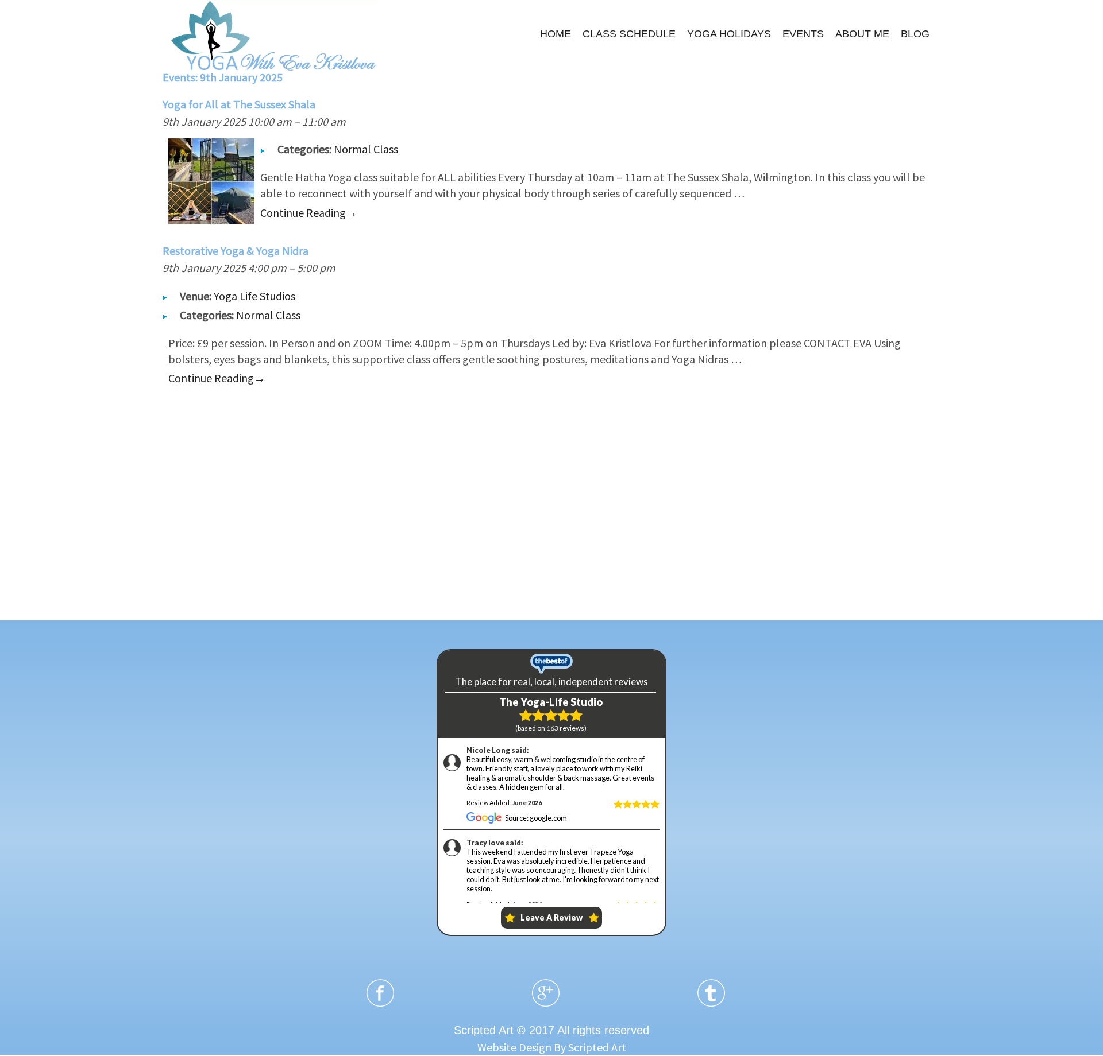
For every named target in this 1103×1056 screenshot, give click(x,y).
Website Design (514, 1047)
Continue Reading (308, 212)
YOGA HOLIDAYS (729, 34)
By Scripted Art (590, 1047)
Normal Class (366, 149)
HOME (555, 34)
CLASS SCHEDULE (629, 34)
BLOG (915, 34)
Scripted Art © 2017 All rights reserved (551, 1030)
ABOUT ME (862, 34)
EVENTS (803, 34)
